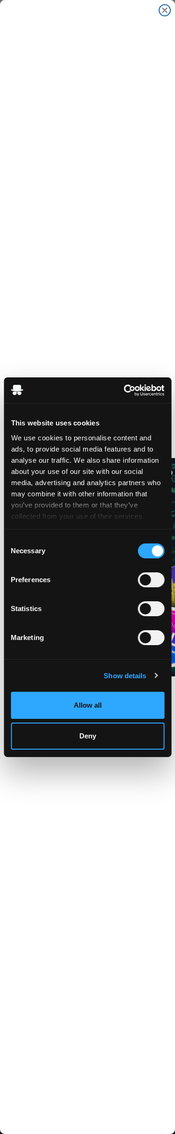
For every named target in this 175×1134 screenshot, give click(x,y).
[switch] (151, 579)
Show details (125, 676)
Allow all (88, 705)
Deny (87, 736)
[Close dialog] (164, 10)
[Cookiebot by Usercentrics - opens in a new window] (124, 390)
